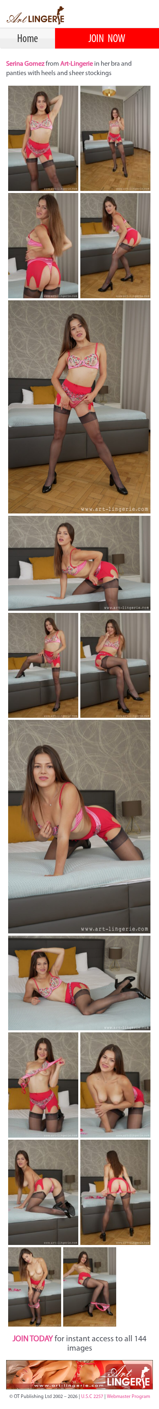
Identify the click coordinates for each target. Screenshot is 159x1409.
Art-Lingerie (76, 64)
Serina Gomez (26, 64)
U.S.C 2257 (92, 1396)
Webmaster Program (128, 1396)
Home (27, 39)
